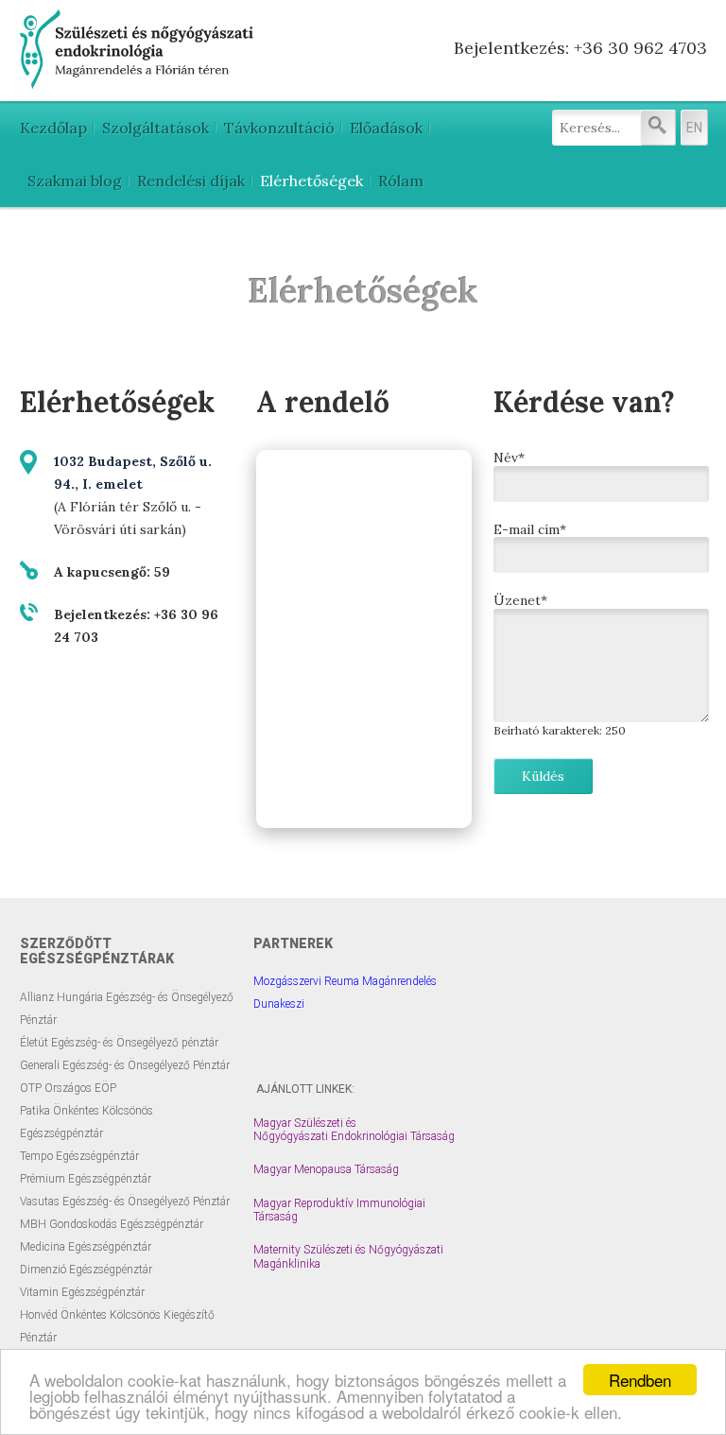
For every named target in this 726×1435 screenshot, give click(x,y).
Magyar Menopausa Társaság (326, 1169)
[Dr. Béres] (138, 81)
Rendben (640, 1380)
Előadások (386, 127)
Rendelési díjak (191, 180)
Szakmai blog (74, 180)
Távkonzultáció (279, 127)
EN (694, 127)
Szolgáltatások (155, 127)
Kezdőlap (53, 127)
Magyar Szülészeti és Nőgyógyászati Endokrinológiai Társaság (354, 1129)
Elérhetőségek (311, 180)
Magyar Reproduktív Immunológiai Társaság (339, 1210)
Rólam (401, 180)
